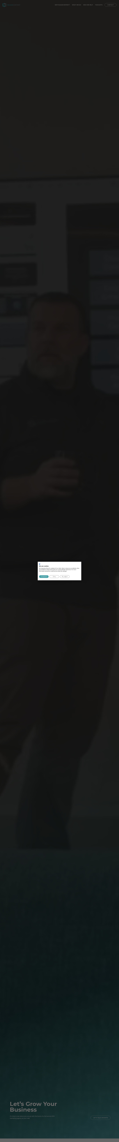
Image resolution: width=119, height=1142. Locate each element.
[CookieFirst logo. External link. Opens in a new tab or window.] (39, 564)
